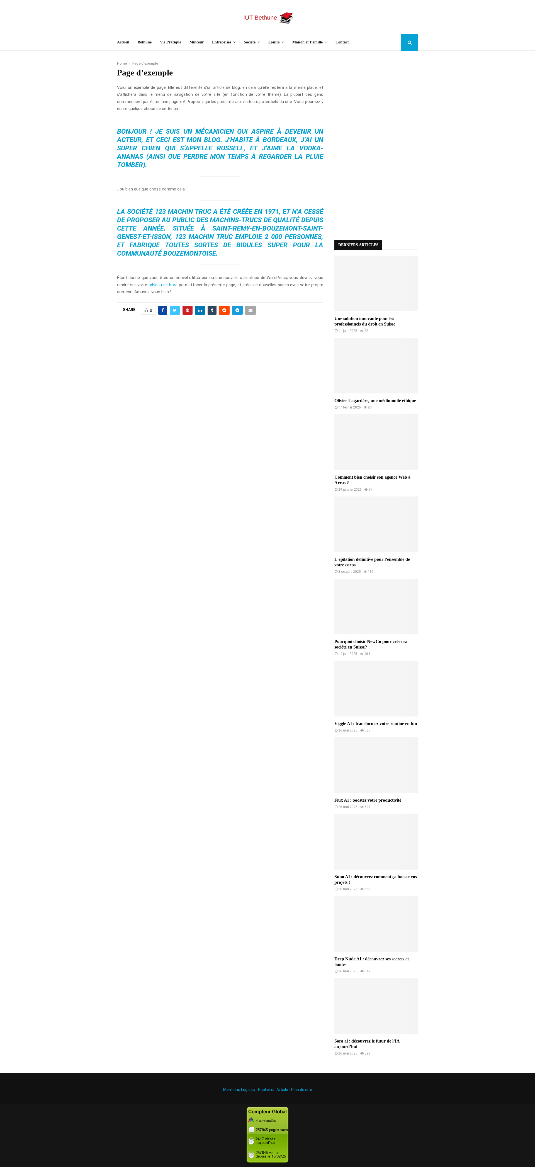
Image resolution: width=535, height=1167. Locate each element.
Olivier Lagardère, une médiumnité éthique (375, 400)
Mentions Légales (239, 1089)
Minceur (196, 42)
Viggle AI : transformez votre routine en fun (375, 723)
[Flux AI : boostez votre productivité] (376, 765)
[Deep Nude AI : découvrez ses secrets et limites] (376, 924)
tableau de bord (162, 284)
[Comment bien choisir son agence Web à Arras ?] (376, 442)
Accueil (123, 42)
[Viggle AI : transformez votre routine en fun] (376, 688)
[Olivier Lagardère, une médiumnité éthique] (376, 365)
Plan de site (301, 1089)
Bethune (145, 42)
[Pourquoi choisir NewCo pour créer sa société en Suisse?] (376, 606)
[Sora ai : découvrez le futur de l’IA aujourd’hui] (376, 1006)
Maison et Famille (307, 42)
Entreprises (221, 42)
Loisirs (273, 42)
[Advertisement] (376, 145)
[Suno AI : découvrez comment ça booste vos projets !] (376, 842)
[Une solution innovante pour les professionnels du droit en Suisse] (376, 283)
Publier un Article (273, 1089)
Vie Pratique (170, 42)
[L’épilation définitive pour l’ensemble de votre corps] (376, 524)
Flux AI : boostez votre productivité (367, 800)
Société (250, 42)
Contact (342, 42)
